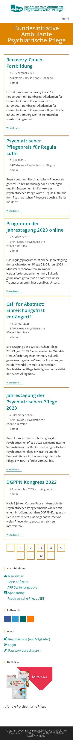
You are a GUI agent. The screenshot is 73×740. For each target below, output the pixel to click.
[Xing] (23, 619)
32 (41, 556)
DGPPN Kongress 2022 (31, 482)
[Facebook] (7, 619)
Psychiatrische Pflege (40, 165)
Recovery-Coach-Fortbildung (25, 62)
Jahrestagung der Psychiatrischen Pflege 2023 (31, 401)
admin (14, 82)
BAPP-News (32, 78)
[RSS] (30, 619)
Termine (47, 78)
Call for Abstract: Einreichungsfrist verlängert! (25, 310)
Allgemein (16, 78)
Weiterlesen (14, 128)
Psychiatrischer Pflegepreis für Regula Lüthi (31, 147)
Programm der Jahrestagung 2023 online (35, 226)
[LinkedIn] (15, 619)
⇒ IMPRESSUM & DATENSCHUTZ (45, 734)
